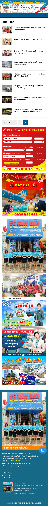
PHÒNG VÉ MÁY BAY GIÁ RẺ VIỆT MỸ (30, 503)
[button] (44, 15)
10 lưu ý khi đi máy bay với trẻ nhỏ (28, 39)
